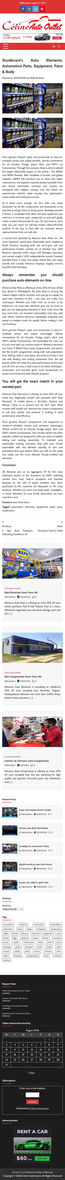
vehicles (57, 956)
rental (39, 947)
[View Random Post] (53, 46)
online (49, 942)
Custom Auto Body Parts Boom (33, 828)
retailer (17, 951)
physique (7, 947)
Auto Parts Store (21, 502)
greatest (24, 938)
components (55, 929)
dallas (5, 933)
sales (27, 951)
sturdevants (8, 510)
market (16, 942)
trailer (5, 956)
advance (23, 924)
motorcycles (28, 942)
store (59, 951)
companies (41, 929)
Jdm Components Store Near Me (23, 676)
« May (31, 1072)
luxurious (57, 938)
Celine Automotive (39, 1108)
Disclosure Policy (34, 1172)
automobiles (56, 924)
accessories (8, 924)
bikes (20, 929)
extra (59, 933)
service (37, 951)
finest (5, 938)
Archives (6, 905)
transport (17, 956)
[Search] (59, 46)
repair (58, 947)
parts (59, 506)
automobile (38, 924)
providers (28, 947)
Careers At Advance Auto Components (27, 760)
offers (40, 942)
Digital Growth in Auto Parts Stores (35, 864)
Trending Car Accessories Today (34, 846)
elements (29, 506)
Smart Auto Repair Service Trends (35, 810)
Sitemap (48, 1172)
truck (46, 956)
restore (6, 951)
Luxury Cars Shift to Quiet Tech (34, 882)
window (6, 960)
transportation (32, 956)
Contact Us (18, 1172)
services (48, 951)
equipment (42, 506)
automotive (17, 506)
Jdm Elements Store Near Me (21, 592)
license (46, 938)
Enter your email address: (32, 1098)
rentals (49, 947)
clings (29, 929)
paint (52, 506)
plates (18, 947)
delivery (24, 933)
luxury (6, 942)
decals (14, 933)
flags (14, 938)
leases (35, 938)
